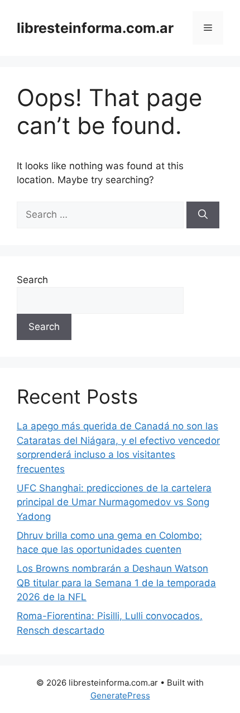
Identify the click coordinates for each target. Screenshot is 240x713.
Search (32, 279)
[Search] (202, 215)
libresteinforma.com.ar (95, 28)
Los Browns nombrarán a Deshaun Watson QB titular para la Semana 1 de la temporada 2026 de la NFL (116, 582)
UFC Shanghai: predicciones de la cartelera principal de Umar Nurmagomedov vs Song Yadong (114, 502)
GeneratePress (120, 695)
